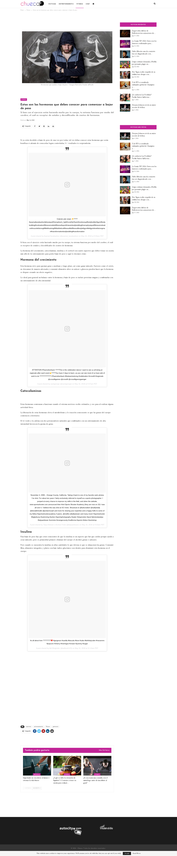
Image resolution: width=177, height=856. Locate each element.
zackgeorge (55, 384)
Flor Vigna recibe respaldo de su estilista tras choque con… (143, 73)
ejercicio (28, 726)
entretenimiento (66, 4)
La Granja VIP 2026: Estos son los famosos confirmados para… (144, 42)
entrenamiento (38, 726)
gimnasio (55, 726)
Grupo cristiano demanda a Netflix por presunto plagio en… (144, 63)
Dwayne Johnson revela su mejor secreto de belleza (144, 106)
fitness (48, 726)
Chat (88, 4)
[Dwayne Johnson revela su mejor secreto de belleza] (125, 108)
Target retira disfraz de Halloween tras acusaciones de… (143, 32)
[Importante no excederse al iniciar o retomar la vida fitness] (37, 766)
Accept (127, 853)
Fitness (80, 4)
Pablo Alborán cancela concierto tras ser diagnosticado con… (143, 53)
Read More (137, 853)
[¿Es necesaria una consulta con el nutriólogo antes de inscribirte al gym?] (97, 766)
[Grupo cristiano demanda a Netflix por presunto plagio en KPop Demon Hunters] (125, 64)
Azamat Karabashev (51, 236)
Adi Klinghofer (54, 648)
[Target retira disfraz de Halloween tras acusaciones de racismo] (125, 33)
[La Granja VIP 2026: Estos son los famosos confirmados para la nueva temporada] (125, 44)
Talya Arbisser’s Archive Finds (54, 525)
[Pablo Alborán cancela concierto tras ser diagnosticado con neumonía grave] (125, 54)
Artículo (37, 774)
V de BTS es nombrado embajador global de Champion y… (143, 85)
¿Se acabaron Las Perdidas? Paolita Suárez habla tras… (141, 96)
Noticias (52, 4)
